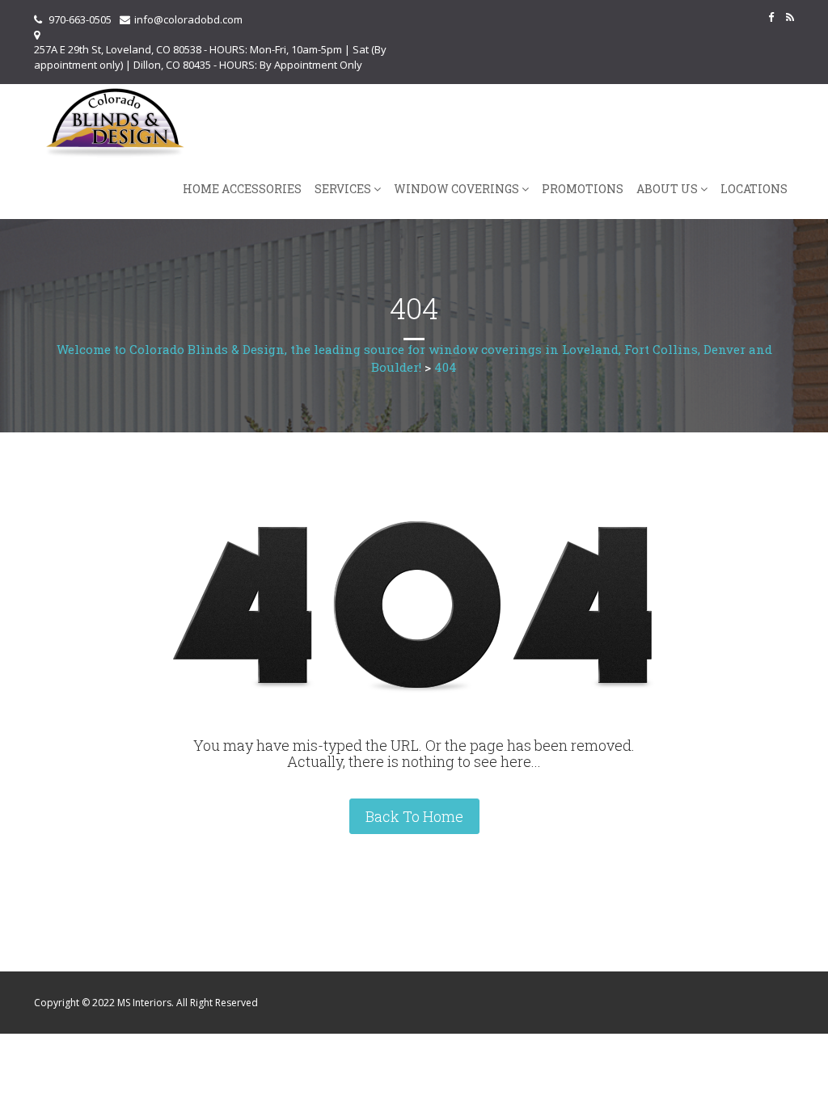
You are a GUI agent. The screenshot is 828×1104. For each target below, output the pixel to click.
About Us (667, 188)
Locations (754, 188)
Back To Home (414, 816)
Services (343, 188)
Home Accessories (242, 188)
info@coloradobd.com (188, 19)
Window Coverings (456, 188)
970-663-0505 (80, 19)
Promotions (582, 188)
